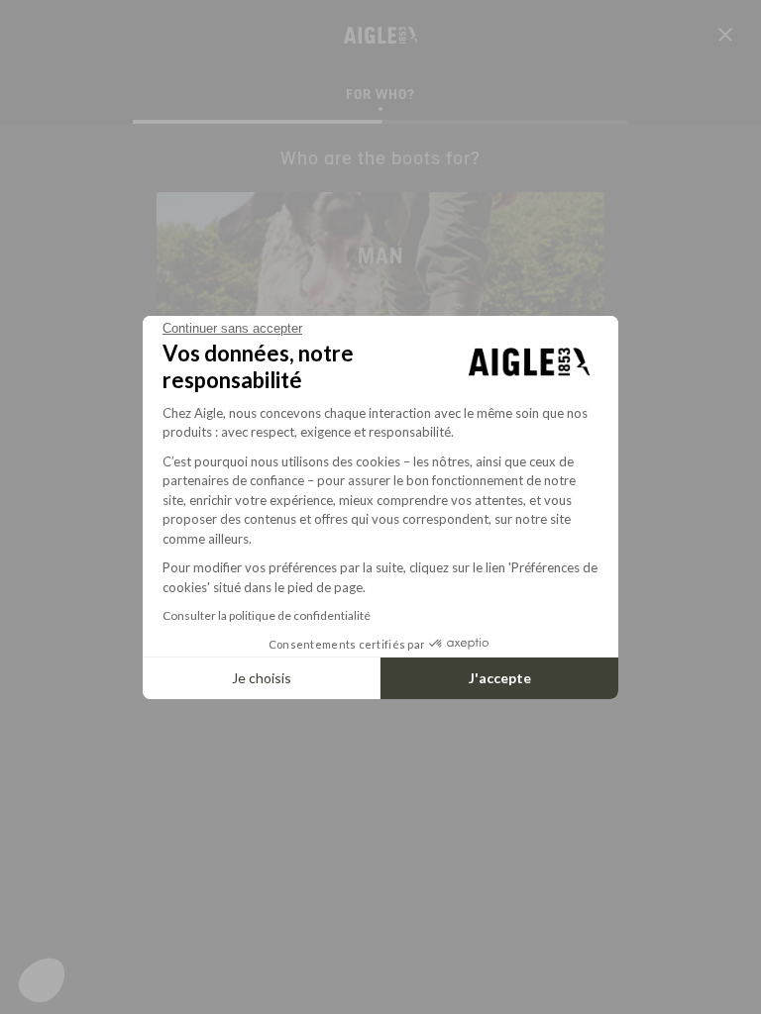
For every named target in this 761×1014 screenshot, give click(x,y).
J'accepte (500, 677)
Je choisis (261, 677)
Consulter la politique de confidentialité (267, 615)
